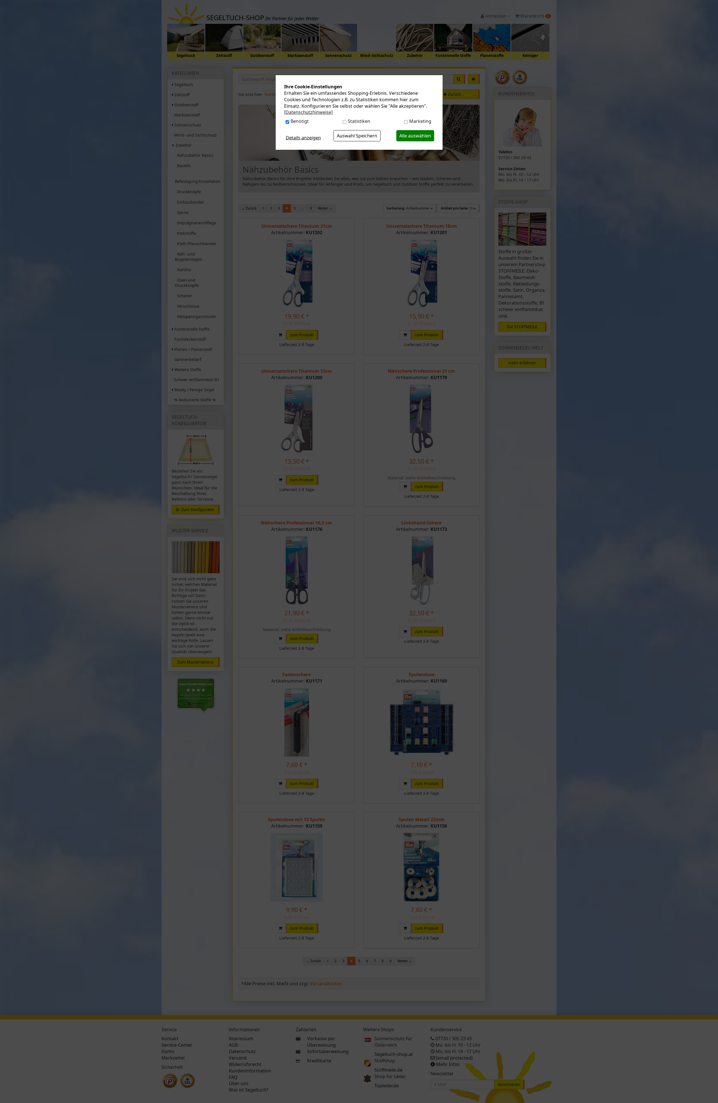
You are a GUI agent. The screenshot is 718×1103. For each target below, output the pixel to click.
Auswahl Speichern (357, 136)
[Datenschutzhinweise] (308, 112)
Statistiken (359, 121)
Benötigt (300, 121)
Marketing (420, 121)
